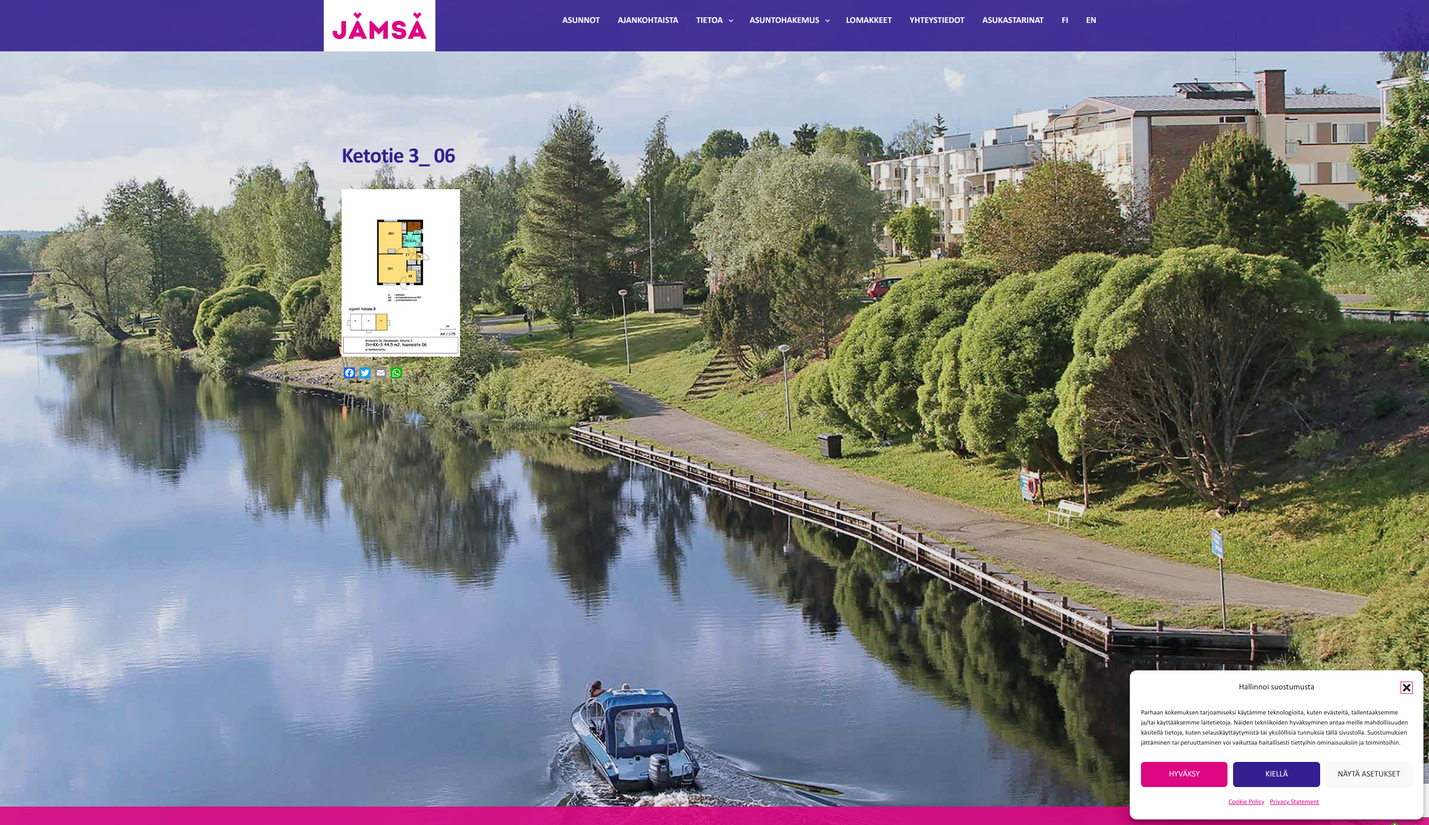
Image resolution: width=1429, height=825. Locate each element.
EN (1091, 20)
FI (1065, 20)
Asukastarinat (1013, 20)
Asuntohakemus (784, 20)
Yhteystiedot (937, 20)
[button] (1406, 687)
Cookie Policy (1246, 802)
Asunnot (581, 20)
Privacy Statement (1294, 802)
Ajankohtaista (648, 20)
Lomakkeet (869, 20)
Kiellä (1276, 774)
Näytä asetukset (1368, 774)
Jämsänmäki (379, 25)
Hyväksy (1184, 774)
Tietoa (709, 20)
